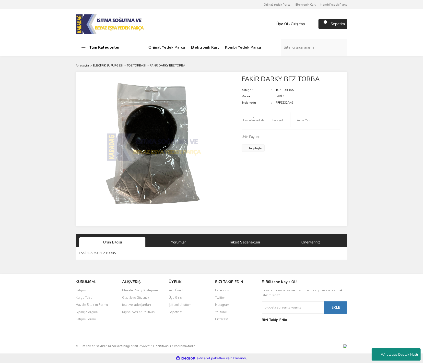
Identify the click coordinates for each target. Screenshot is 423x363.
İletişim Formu (86, 319)
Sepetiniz (175, 312)
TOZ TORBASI (285, 90)
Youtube (221, 312)
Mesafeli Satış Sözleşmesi (140, 290)
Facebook (222, 290)
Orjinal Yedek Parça (277, 5)
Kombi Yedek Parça (333, 5)
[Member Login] (271, 24)
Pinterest (221, 319)
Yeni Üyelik (176, 290)
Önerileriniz (310, 242)
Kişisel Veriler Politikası (138, 312)
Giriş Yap (298, 24)
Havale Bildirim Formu (92, 305)
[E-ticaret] (211, 358)
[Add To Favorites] (254, 119)
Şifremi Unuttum (180, 305)
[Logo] (110, 24)
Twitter (220, 298)
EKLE (335, 307)
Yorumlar (178, 242)
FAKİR (280, 96)
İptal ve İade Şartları (136, 305)
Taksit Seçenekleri (244, 242)
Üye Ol (282, 24)
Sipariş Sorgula (87, 312)
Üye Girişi (175, 298)
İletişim (81, 290)
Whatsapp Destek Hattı (399, 354)
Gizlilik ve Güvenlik (135, 298)
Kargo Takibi (84, 298)
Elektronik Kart (305, 5)
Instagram (222, 305)
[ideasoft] (186, 358)
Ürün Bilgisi (112, 242)
